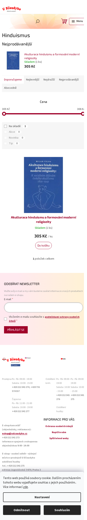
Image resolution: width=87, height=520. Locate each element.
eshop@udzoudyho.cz (14, 433)
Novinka (16, 138)
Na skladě (17, 126)
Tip (13, 143)
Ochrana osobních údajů (59, 426)
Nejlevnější (32, 80)
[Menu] (77, 21)
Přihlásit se (15, 329)
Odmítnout (22, 510)
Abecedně (10, 88)
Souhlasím (62, 510)
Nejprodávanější (69, 80)
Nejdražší (49, 80)
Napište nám (59, 432)
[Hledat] (38, 21)
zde (25, 487)
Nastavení (42, 497)
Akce (14, 132)
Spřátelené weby (59, 438)
